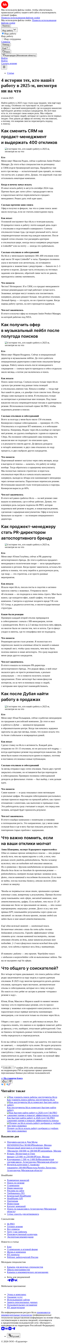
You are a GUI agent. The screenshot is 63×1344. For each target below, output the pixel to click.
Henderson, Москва (42, 1145)
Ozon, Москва (43, 1156)
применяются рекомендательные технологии (25, 1313)
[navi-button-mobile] (4, 67)
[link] (6, 51)
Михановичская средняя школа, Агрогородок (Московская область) (32, 1160)
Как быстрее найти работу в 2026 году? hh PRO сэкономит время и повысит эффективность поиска (33, 1119)
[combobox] (13, 1335)
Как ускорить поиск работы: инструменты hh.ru (31, 1099)
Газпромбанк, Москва (50, 1151)
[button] (4, 58)
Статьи (10, 73)
